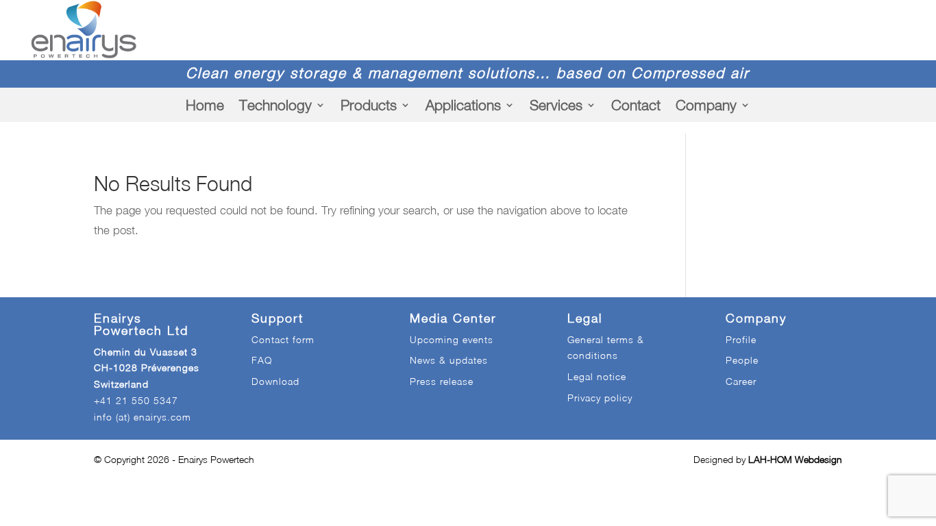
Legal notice (596, 376)
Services (556, 105)
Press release (441, 381)
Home (205, 105)
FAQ (261, 360)
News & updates (449, 360)
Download (275, 381)
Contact (636, 105)
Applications (463, 105)
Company (706, 105)
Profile (741, 339)
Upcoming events (451, 339)
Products (369, 105)
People (742, 360)
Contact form (283, 339)
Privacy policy (599, 397)
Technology (275, 105)
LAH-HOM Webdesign (795, 459)
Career (741, 381)
